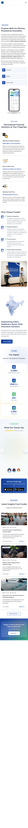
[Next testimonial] (26, 450)
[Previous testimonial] (2, 450)
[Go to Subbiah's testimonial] (18, 470)
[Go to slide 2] (14, 19)
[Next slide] (26, 13)
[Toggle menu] (25, 2)
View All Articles (13, 613)
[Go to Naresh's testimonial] (14, 470)
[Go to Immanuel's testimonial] (9, 470)
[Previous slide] (2, 13)
